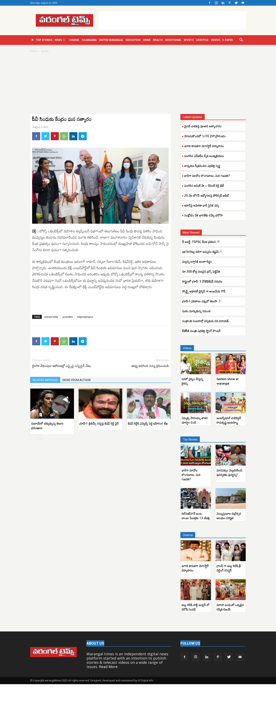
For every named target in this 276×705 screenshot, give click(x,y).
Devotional (173, 40)
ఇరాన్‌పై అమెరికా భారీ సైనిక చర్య (201, 205)
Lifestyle (202, 40)
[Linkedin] (223, 3)
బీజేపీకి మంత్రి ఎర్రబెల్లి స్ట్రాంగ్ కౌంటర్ (201, 331)
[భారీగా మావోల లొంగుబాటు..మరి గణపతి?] (196, 455)
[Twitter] (236, 3)
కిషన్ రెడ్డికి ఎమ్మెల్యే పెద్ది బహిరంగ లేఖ (148, 423)
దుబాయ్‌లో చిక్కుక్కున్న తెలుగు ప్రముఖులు (47, 425)
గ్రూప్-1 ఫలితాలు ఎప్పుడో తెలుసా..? (201, 301)
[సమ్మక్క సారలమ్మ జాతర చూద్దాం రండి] (196, 402)
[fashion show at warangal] (231, 363)
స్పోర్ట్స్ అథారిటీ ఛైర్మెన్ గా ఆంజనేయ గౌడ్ (204, 291)
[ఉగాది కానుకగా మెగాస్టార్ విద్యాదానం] (196, 550)
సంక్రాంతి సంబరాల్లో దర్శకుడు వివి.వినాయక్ (205, 321)
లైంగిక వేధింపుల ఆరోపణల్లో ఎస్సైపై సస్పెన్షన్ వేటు (61, 366)
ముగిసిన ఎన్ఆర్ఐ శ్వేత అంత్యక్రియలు (204, 156)
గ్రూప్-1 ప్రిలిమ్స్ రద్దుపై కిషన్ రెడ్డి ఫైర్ (99, 423)
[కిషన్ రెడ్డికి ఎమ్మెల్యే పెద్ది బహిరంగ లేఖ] (149, 404)
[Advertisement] (172, 20)
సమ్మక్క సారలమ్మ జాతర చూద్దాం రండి (195, 420)
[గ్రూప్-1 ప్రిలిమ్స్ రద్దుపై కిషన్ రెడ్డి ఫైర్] (100, 404)
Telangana (89, 40)
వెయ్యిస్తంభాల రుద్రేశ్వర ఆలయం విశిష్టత (229, 515)
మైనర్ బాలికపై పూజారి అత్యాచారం (203, 126)
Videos (215, 40)
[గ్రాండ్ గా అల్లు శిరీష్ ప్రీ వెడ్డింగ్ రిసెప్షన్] (231, 550)
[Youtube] (243, 3)
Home (33, 51)
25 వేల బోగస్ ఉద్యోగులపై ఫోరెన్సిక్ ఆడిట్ (206, 195)
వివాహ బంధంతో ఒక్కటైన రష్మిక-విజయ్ (230, 607)
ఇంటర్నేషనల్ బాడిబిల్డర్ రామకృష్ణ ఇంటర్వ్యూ (229, 420)
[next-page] (39, 437)
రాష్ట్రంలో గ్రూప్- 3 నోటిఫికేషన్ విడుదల (202, 281)
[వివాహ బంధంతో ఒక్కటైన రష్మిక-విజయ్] (231, 589)
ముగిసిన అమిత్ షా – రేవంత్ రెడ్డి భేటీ (204, 185)
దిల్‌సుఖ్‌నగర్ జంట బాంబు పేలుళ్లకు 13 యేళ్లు (196, 515)
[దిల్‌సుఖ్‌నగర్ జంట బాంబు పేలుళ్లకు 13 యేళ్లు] (196, 498)
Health (158, 40)
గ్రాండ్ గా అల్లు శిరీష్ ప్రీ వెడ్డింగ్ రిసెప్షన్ (229, 568)
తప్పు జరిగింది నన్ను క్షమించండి (150, 366)
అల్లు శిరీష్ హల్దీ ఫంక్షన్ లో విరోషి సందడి (196, 607)
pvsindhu (68, 316)
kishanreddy (51, 316)
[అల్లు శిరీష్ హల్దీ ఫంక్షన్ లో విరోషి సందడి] (196, 589)
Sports (189, 40)
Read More (108, 666)
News (58, 40)
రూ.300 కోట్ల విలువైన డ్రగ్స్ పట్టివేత (201, 271)
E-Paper (227, 40)
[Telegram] (83, 136)
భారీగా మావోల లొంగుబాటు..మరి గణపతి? (207, 176)
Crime (147, 40)
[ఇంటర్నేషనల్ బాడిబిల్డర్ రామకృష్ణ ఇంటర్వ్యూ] (231, 402)
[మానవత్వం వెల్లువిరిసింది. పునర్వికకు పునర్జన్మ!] (231, 455)
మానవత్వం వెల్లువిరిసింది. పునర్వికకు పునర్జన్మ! (230, 472)
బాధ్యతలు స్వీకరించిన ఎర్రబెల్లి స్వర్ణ (202, 166)
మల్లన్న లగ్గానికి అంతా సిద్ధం (197, 261)
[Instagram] (216, 3)
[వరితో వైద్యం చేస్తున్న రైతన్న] (196, 363)
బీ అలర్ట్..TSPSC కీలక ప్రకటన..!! (200, 242)
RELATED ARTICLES (45, 380)
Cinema (74, 40)
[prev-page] (32, 437)
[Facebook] (209, 3)
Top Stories (44, 40)
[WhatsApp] (64, 136)
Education (133, 40)
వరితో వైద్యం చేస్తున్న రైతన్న (192, 381)
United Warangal (111, 40)
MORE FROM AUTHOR (77, 380)
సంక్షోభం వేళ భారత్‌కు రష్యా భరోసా (203, 215)
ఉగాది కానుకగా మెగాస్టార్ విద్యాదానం (204, 146)
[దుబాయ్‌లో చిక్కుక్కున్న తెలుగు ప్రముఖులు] (52, 404)
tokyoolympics (85, 316)
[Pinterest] (229, 3)
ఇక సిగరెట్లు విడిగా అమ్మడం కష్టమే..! (201, 252)
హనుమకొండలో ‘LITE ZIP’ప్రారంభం (205, 136)
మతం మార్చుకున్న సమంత (196, 311)
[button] (241, 40)
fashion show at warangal (227, 381)
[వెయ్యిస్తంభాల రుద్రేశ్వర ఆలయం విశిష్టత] (231, 498)
